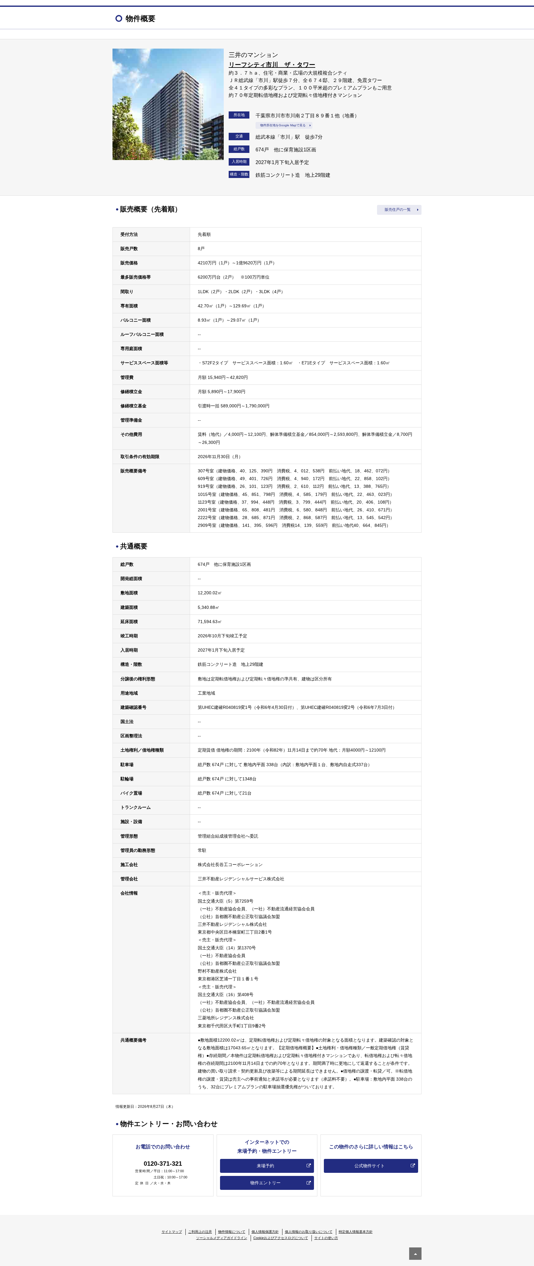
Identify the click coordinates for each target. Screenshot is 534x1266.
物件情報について (231, 1231)
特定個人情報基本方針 (356, 1231)
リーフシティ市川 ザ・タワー (272, 64)
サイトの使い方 (326, 1238)
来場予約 (265, 1165)
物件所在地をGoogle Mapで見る (283, 125)
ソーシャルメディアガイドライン (221, 1238)
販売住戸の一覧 (398, 209)
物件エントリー (265, 1182)
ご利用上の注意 (200, 1231)
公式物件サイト (369, 1165)
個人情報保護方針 (265, 1231)
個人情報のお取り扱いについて (309, 1231)
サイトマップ (172, 1231)
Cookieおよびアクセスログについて (280, 1238)
